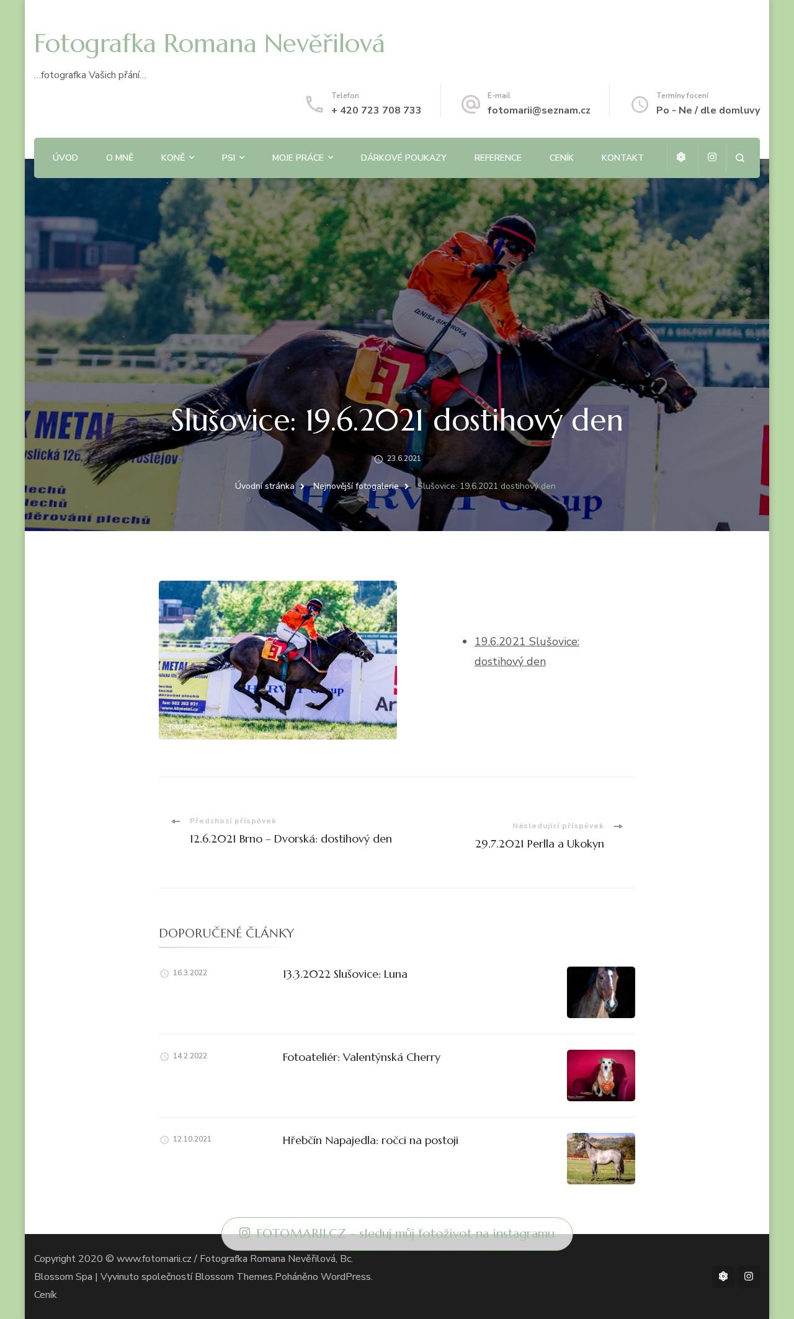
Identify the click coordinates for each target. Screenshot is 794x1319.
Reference (498, 158)
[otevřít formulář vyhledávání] (740, 158)
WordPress (346, 1277)
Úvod (65, 158)
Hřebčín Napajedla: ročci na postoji (370, 1140)
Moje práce (298, 158)
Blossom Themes (234, 1277)
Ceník (562, 158)
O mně (119, 158)
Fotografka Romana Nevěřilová (209, 43)
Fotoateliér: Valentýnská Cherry (361, 1057)
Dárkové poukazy (404, 158)
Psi (228, 158)
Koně (173, 158)
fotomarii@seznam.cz (539, 110)
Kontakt (623, 158)
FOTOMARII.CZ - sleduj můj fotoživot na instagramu (405, 1233)
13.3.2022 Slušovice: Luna (345, 974)
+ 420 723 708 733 (376, 110)
